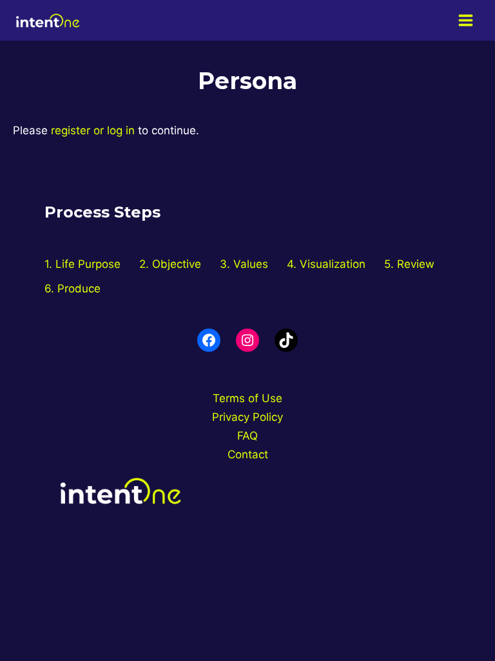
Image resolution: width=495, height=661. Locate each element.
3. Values (244, 264)
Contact (248, 454)
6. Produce (72, 288)
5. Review (409, 264)
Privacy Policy (247, 417)
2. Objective (170, 264)
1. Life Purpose (82, 264)
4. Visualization (326, 264)
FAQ (247, 435)
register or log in (93, 130)
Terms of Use (247, 398)
